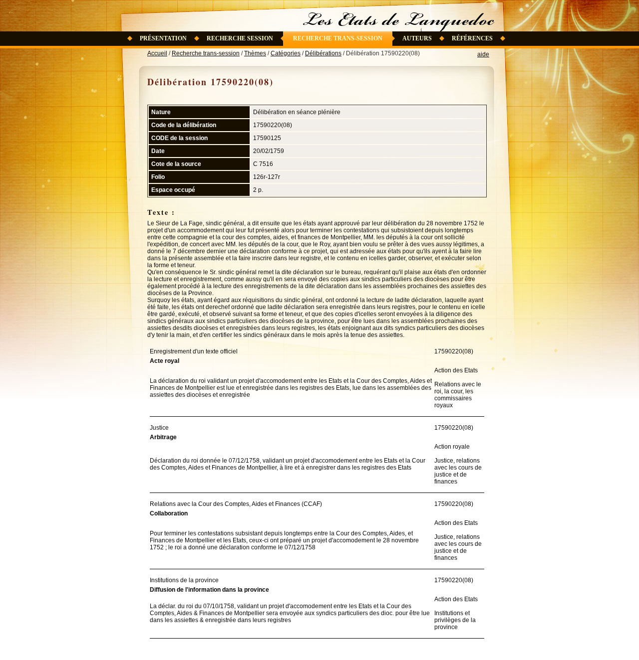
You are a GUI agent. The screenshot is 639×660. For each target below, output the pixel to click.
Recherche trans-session (337, 38)
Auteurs (417, 38)
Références (472, 38)
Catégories (286, 53)
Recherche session (240, 38)
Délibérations (323, 53)
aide (483, 54)
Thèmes (255, 53)
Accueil (157, 53)
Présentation (163, 38)
